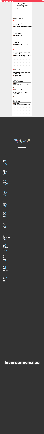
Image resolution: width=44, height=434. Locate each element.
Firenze (18, 42)
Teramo (4, 157)
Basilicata (4, 159)
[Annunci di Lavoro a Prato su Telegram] (5, 267)
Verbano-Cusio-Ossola (6, 232)
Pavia (4, 212)
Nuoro (4, 244)
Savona (4, 201)
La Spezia (4, 200)
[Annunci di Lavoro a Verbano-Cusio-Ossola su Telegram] (9, 232)
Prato (4, 267)
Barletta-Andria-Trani (6, 237)
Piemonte (4, 226)
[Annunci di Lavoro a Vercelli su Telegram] (5, 233)
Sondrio (4, 213)
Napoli (4, 173)
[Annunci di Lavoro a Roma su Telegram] (5, 195)
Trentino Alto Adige (5, 270)
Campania (4, 169)
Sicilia (3, 249)
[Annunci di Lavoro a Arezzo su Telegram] (5, 260)
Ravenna (4, 182)
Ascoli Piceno (5, 218)
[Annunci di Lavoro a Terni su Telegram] (5, 275)
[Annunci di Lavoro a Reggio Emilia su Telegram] (7, 183)
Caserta (4, 172)
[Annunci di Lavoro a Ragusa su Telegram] (5, 255)
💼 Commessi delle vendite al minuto (18, 91)
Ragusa (4, 255)
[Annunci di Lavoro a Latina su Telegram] (5, 193)
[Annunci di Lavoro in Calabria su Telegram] (5, 163)
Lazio (3, 191)
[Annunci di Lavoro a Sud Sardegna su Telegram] (7, 247)
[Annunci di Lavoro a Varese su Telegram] (5, 214)
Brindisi (4, 238)
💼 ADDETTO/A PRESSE (16, 103)
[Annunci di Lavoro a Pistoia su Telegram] (5, 266)
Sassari (4, 246)
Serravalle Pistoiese (20, 81)
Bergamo (4, 204)
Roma (4, 195)
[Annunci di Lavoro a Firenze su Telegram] (5, 261)
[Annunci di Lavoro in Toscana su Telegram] (5, 259)
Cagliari (4, 243)
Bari (3, 236)
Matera (4, 160)
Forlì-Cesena (5, 178)
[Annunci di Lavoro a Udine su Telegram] (5, 189)
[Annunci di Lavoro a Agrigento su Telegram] (6, 250)
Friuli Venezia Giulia (5, 186)
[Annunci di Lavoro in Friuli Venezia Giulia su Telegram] (8, 186)
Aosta (4, 278)
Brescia (4, 205)
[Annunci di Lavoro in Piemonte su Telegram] (5, 226)
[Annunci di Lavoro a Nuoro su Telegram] (5, 244)
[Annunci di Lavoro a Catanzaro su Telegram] (6, 164)
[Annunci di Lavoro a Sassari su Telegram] (5, 246)
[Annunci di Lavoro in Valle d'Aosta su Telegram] (6, 277)
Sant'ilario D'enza (20, 97)
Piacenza (4, 181)
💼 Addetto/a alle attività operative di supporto (20, 71)
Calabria (4, 163)
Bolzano (4, 271)
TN (20, 49)
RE (22, 97)
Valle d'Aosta (4, 277)
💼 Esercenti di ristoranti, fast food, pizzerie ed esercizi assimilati (23, 26)
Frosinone (4, 192)
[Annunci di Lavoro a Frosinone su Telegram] (6, 192)
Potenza (4, 161)
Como (4, 206)
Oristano (4, 245)
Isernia (4, 224)
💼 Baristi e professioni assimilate (18, 18)
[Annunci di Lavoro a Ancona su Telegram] (5, 217)
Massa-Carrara (5, 264)
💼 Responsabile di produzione (17, 96)
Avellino (4, 170)
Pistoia (4, 266)
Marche (4, 216)
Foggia (4, 239)
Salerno (4, 174)
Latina (4, 193)
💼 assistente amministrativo (17, 22)
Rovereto (19, 49)
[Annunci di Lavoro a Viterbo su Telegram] (5, 196)
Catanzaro (4, 164)
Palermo (4, 254)
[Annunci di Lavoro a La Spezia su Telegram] (6, 200)
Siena (4, 268)
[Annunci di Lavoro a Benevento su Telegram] (6, 171)
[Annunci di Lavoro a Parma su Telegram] (5, 180)
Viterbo (4, 196)
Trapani (4, 257)
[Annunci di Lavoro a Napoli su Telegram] (5, 173)
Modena (4, 179)
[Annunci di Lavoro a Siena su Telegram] (5, 268)
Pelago (18, 85)
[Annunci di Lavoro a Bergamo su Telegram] (6, 204)
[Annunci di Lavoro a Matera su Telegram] (5, 160)
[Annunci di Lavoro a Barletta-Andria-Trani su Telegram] (9, 237)
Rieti (4, 194)
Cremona (4, 207)
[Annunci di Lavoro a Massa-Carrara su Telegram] (7, 264)
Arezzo (4, 260)
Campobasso (5, 223)
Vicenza (4, 286)
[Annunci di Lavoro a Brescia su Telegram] (5, 205)
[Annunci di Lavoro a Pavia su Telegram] (5, 212)
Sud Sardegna (5, 247)
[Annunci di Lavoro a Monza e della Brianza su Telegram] (9, 211)
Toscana (4, 259)
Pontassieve (19, 33)
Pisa (3, 265)
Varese (4, 214)
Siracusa (4, 256)
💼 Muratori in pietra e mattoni (17, 35)
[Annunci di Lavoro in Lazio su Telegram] (4, 191)
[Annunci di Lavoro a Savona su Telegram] (5, 201)
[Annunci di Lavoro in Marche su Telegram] (5, 216)
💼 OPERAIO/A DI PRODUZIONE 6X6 (17, 51)
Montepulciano (19, 89)
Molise (3, 222)
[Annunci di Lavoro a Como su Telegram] (5, 206)
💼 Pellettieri (15, 83)
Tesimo (18, 24)
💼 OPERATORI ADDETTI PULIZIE (17, 75)
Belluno (4, 281)
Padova (4, 282)
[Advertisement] (22, 62)
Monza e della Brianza (6, 211)
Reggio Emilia (5, 183)
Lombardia (4, 203)
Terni (4, 275)
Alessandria (4, 227)
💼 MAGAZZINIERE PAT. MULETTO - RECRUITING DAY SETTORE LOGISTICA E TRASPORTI (24, 55)
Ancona (4, 217)
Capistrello (19, 20)
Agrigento (4, 250)
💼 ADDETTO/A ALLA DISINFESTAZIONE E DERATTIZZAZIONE (21, 44)
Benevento (4, 171)
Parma (18, 69)
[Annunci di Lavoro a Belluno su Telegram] (5, 281)
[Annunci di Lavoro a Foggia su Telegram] (5, 239)
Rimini (4, 184)
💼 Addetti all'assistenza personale (18, 87)
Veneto (4, 280)
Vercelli (4, 233)
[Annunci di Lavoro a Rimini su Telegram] (5, 184)
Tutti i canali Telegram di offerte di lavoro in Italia (8, 290)
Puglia (3, 235)
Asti (3, 228)
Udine (4, 189)
